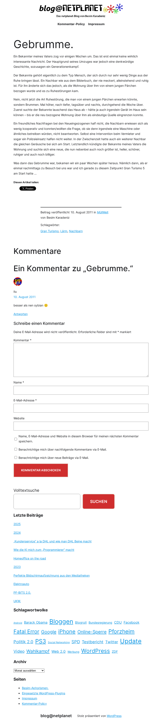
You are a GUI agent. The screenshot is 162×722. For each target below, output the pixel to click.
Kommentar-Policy (34, 703)
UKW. (17, 601)
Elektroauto (21, 584)
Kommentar (22, 340)
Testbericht (92, 641)
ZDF (115, 652)
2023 (17, 567)
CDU (118, 622)
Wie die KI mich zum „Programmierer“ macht (44, 549)
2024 (17, 532)
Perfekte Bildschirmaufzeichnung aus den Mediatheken (52, 575)
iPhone (67, 631)
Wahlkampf (38, 651)
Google (48, 631)
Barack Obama (35, 622)
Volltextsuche (26, 490)
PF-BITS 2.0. (22, 592)
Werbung (73, 651)
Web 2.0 (58, 651)
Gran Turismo (49, 231)
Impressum (29, 698)
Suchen (98, 501)
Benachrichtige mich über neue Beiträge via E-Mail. (54, 457)
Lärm (63, 231)
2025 (17, 524)
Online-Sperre (92, 631)
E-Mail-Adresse (25, 400)
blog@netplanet (56, 715)
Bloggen (61, 621)
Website (19, 418)
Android (18, 623)
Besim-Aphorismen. (35, 688)
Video (19, 651)
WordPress (95, 650)
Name (19, 382)
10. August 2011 (25, 297)
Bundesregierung (100, 622)
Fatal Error (26, 631)
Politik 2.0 (23, 641)
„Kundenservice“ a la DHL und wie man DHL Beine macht (53, 541)
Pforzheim (121, 631)
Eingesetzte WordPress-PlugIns (43, 693)
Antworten (21, 314)
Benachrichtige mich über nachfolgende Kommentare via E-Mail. (63, 449)
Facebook (131, 622)
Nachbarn (76, 231)
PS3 (40, 641)
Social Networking (59, 642)
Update (131, 641)
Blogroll (81, 622)
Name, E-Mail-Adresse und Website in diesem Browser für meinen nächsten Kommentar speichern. (79, 438)
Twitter (111, 641)
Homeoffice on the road (30, 558)
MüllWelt (102, 212)
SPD (76, 641)
